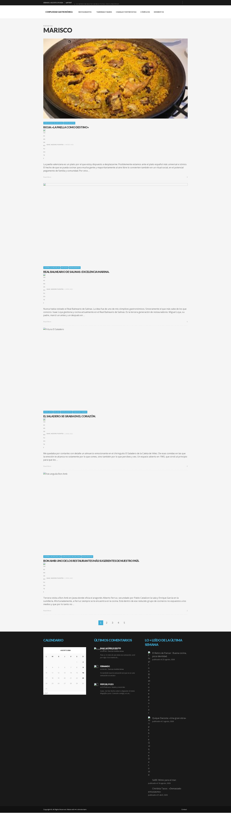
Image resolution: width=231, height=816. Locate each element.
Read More (47, 177)
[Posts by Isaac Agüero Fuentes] (44, 144)
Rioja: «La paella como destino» (66, 127)
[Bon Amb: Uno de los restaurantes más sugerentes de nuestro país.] (111, 512)
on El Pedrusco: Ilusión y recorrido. (112, 687)
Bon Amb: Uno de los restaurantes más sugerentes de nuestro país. (91, 560)
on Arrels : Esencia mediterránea (112, 651)
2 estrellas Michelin (52, 556)
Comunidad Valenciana (53, 123)
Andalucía (48, 412)
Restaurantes (69, 123)
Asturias (64, 267)
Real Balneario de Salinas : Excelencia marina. (76, 271)
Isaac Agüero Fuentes (55, 144)
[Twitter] (179, 2)
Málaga (57, 412)
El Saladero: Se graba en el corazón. (69, 416)
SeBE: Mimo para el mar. (164, 780)
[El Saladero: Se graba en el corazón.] (111, 367)
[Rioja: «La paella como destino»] (111, 78)
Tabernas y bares (80, 412)
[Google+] (171, 2)
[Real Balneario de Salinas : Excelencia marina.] (111, 223)
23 (83, 678)
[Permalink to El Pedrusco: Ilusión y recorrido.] (96, 685)
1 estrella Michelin (52, 267)
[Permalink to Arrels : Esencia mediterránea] (106, 649)
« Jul (45, 693)
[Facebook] (166, 2)
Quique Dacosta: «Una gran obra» (169, 718)
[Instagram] (175, 2)
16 (83, 673)
